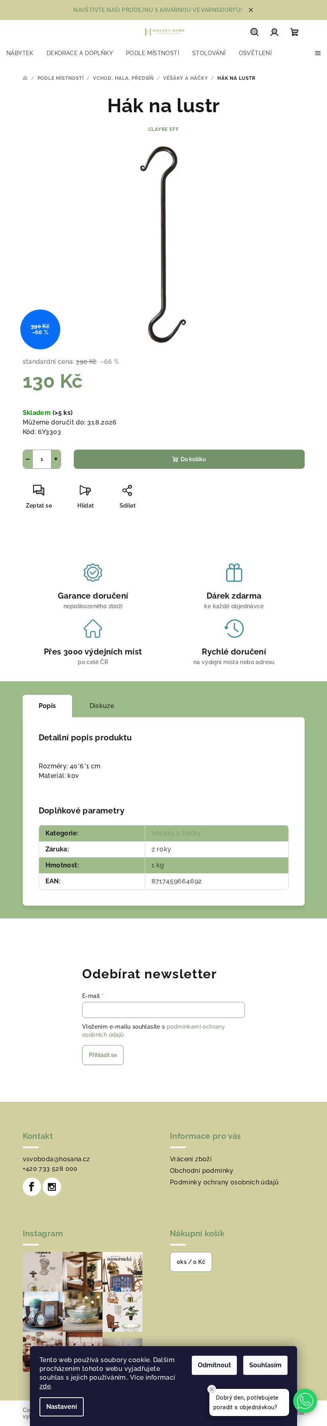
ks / (191, 1262)
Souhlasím (265, 1365)
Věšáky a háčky (176, 833)
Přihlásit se (103, 1055)
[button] (305, 1401)
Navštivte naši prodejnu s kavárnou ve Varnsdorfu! (157, 10)
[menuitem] (20, 53)
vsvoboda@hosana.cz (56, 1159)
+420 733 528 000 (50, 1168)
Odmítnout (214, 1365)
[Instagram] (52, 1187)
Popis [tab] (47, 706)
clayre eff (163, 129)
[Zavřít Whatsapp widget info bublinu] (211, 1389)
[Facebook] (32, 1187)
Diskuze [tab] (102, 706)
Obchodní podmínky (202, 1170)
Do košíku (193, 459)
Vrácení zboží (191, 1159)
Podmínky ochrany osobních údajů (224, 1182)
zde (45, 1386)
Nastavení (61, 1406)
